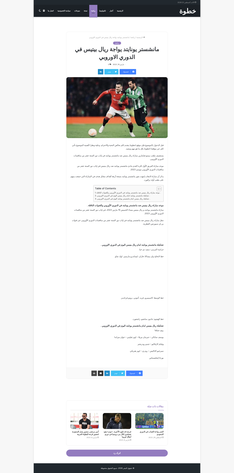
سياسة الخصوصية (64, 11)
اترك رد (117, 453)
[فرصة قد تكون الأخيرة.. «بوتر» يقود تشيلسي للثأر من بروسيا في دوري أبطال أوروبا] (117, 421)
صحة (85, 11)
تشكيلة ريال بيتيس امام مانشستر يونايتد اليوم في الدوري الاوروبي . (123, 199)
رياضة (93, 11)
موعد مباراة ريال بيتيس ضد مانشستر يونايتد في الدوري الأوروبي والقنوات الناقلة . (129, 193)
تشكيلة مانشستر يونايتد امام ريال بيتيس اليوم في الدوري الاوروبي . (123, 196)
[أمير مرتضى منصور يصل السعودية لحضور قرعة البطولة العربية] (84, 421)
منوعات (77, 11)
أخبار (111, 11)
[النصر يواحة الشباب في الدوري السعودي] (149, 421)
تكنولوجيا (102, 11)
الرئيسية (120, 11)
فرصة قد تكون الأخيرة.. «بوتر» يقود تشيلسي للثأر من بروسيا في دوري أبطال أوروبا (117, 434)
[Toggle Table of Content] (158, 189)
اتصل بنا (51, 11)
